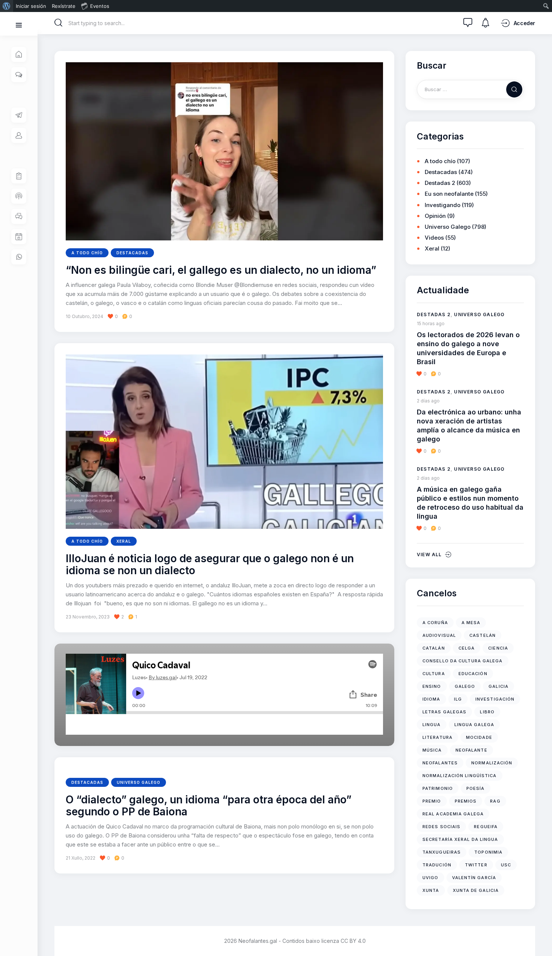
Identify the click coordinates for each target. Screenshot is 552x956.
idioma (431, 699)
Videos (434, 237)
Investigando (442, 205)
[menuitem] (6, 6)
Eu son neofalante (449, 193)
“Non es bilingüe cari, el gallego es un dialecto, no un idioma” (221, 270)
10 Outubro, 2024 (84, 316)
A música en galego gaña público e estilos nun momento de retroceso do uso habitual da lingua (470, 502)
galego (465, 686)
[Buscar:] (470, 89)
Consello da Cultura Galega (462, 660)
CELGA (466, 648)
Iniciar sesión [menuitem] (31, 6)
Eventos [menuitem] (99, 6)
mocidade (479, 737)
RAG (495, 801)
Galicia (498, 686)
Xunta (430, 890)
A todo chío (87, 253)
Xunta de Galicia (476, 890)
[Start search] (58, 23)
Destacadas (132, 253)
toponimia (488, 852)
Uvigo (430, 877)
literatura (437, 737)
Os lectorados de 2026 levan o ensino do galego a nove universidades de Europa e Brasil (468, 348)
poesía (475, 788)
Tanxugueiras (441, 852)
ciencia (498, 648)
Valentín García (474, 877)
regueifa (486, 826)
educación (472, 673)
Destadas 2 (440, 182)
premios (466, 801)
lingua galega (474, 724)
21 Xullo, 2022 (80, 858)
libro (487, 711)
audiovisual (439, 635)
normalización (491, 762)
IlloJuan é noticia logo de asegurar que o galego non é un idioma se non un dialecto (210, 565)
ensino (431, 686)
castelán (482, 635)
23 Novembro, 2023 (88, 617)
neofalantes (440, 762)
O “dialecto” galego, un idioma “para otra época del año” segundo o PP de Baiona (208, 806)
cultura (433, 673)
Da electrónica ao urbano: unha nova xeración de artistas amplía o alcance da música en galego (469, 425)
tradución (436, 864)
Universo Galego (138, 782)
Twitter (476, 864)
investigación (494, 699)
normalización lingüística (459, 775)
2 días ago (428, 401)
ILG (458, 699)
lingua (431, 724)
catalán (433, 648)
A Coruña (435, 622)
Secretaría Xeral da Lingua (460, 839)
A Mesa (471, 622)
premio (431, 801)
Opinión (435, 215)
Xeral (123, 541)
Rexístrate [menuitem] (63, 6)
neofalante (471, 750)
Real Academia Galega (453, 813)
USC (506, 864)
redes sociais (441, 826)
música (432, 750)
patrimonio (437, 788)
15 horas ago (431, 323)
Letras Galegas (444, 711)
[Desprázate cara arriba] (540, 936)
